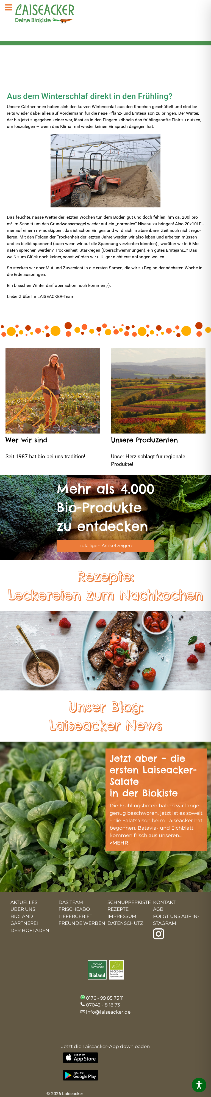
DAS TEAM (71, 902)
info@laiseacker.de (108, 1012)
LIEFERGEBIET (75, 916)
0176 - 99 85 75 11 (105, 998)
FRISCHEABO (74, 909)
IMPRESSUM (121, 916)
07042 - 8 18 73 (103, 1005)
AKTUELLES (23, 902)
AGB (158, 909)
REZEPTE (118, 909)
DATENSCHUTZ (125, 923)
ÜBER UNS (22, 909)
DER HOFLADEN (29, 930)
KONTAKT (164, 902)
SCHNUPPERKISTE (129, 902)
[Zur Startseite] (39, 14)
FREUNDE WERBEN (82, 923)
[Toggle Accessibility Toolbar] (199, 1085)
